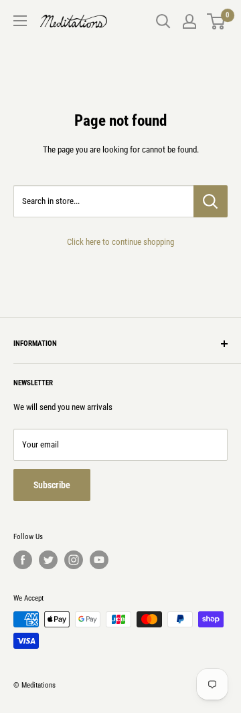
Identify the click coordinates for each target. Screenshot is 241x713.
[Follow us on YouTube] (99, 559)
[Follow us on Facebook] (22, 559)
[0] (216, 21)
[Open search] (163, 21)
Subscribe (51, 485)
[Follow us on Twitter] (48, 559)
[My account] (189, 21)
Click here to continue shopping (120, 242)
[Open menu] (20, 20)
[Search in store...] (210, 201)
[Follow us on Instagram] (73, 559)
